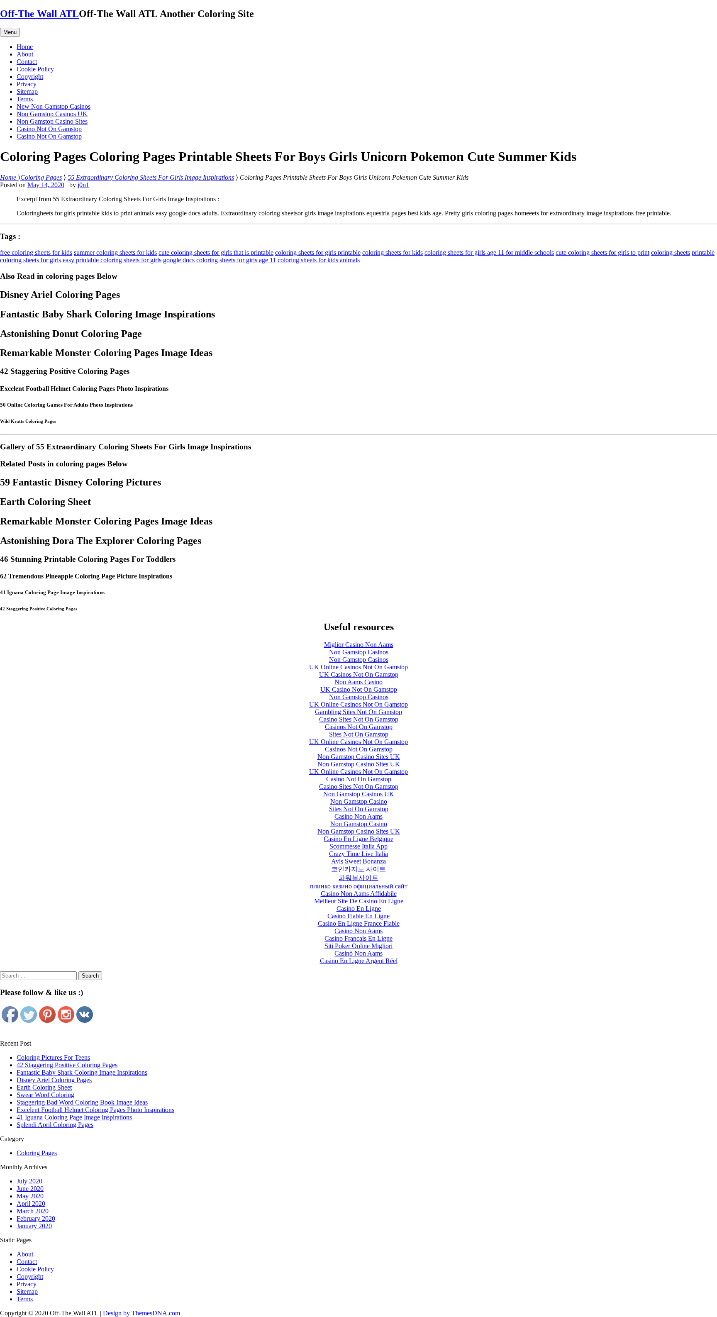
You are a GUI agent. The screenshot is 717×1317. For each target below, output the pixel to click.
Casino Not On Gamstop (49, 128)
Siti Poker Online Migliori (358, 945)
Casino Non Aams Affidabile (359, 893)
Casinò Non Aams (358, 953)
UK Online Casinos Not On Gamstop (358, 667)
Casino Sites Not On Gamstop (358, 719)
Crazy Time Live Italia (358, 853)
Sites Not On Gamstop (358, 734)
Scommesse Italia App (358, 846)
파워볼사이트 (358, 877)
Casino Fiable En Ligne (358, 915)
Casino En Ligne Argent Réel (359, 960)
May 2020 (30, 1196)
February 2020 (36, 1218)
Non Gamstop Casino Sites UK (358, 756)
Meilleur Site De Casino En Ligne (358, 901)
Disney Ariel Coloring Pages (54, 1079)
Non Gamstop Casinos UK (52, 113)
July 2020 (29, 1181)
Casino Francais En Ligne (358, 938)
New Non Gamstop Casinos (53, 106)
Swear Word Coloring (45, 1094)
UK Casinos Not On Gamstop (358, 674)
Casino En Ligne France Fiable (359, 923)
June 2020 (30, 1188)
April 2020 (31, 1203)
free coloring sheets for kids (36, 252)
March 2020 (33, 1211)
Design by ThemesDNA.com (141, 1313)
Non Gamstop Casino (358, 801)
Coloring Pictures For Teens (53, 1057)
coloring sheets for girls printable (318, 252)
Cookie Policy (35, 69)
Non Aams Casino (358, 681)
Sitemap (27, 91)
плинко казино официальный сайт (358, 886)
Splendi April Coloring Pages (55, 1124)
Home (25, 46)
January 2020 (34, 1225)
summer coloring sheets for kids (115, 252)
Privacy (27, 84)
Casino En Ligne (359, 908)
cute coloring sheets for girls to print (602, 252)
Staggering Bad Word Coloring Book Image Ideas (82, 1102)
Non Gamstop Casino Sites (52, 121)
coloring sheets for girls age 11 (236, 259)
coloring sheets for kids (392, 252)
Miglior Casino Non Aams (358, 644)
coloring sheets (670, 252)
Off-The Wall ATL (39, 13)
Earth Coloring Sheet (44, 1087)
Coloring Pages (37, 1152)
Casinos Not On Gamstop (359, 726)
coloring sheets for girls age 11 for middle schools (489, 252)
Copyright (30, 76)
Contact (27, 61)
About (25, 54)
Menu (10, 32)
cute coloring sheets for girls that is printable (216, 252)
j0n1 (83, 184)
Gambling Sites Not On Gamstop (358, 711)
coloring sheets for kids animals (319, 259)
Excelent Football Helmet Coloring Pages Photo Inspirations (95, 1109)
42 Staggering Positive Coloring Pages (67, 1064)
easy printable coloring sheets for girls (112, 259)
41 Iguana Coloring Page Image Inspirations (74, 1117)
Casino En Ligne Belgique (358, 838)
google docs (179, 259)
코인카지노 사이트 (358, 869)
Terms (25, 98)
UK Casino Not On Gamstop (358, 689)
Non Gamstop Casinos (358, 652)
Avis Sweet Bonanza (358, 861)
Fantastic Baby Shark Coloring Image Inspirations (82, 1072)
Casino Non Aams (358, 816)
